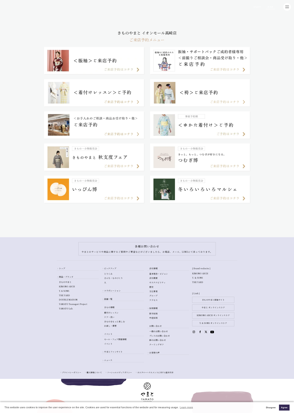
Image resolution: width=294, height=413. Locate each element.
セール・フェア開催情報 (115, 339)
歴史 (151, 286)
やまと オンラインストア (213, 307)
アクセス (153, 300)
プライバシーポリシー (71, 372)
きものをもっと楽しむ (114, 321)
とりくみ (108, 273)
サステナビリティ (157, 282)
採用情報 (153, 308)
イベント (108, 343)
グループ (153, 295)
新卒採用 (153, 313)
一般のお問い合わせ (158, 331)
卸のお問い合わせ (157, 340)
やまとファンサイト (113, 351)
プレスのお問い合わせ (159, 335)
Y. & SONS (64, 290)
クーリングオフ (156, 344)
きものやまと (65, 282)
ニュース (108, 360)
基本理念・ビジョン (158, 273)
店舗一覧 (108, 299)
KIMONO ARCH (67, 286)
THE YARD (64, 295)
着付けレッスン (111, 312)
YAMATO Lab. (66, 308)
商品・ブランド (66, 276)
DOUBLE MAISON (68, 299)
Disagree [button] (271, 407)
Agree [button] (284, 407)
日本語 (270, 6)
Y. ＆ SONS (197, 277)
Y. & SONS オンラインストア (213, 323)
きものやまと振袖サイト (213, 299)
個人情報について (94, 372)
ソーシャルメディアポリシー (119, 372)
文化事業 (153, 291)
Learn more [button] (186, 407)
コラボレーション (112, 290)
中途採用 (153, 317)
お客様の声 (154, 352)
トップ (62, 268)
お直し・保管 (110, 325)
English (257, 6)
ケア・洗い (109, 317)
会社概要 (153, 278)
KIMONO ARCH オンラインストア (213, 315)
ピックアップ (110, 268)
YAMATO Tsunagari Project (73, 304)
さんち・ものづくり (113, 278)
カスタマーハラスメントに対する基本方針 (155, 372)
